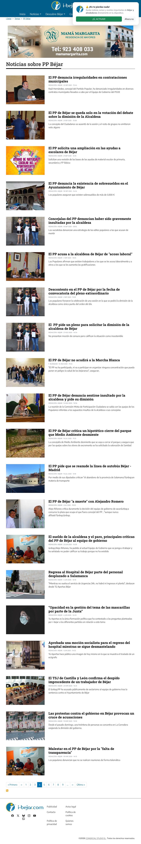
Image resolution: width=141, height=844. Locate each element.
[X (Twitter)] (18, 815)
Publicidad (52, 806)
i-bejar (8, 18)
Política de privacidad (52, 822)
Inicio (22, 14)
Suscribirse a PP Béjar (7, 790)
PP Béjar (26, 18)
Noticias (34, 14)
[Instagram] (29, 815)
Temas (17, 18)
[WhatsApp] (23, 818)
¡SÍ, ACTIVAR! (99, 19)
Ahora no (129, 19)
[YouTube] (34, 815)
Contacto (51, 812)
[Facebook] (12, 815)
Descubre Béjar (54, 14)
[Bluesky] (23, 815)
